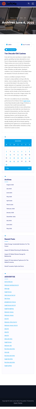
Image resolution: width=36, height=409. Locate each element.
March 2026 (10, 205)
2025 (17, 18)
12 (18, 155)
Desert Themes (18, 403)
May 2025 (9, 229)
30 (6, 165)
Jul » (29, 168)
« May (7, 168)
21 (25, 158)
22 (29, 158)
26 (18, 161)
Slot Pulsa (7, 299)
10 (10, 155)
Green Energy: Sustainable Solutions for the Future (17, 245)
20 (22, 158)
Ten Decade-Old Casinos (15, 53)
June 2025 (9, 225)
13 (21, 155)
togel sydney (8, 366)
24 (10, 161)
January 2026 (10, 213)
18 (14, 158)
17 (10, 158)
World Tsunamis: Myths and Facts (14, 266)
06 (25, 18)
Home (12, 18)
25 (14, 161)
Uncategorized (11, 50)
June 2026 (9, 193)
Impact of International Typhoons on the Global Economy (16, 261)
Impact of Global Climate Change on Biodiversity (15, 255)
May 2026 (9, 197)
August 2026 (10, 185)
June (21, 18)
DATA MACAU (9, 282)
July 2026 (9, 189)
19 (18, 158)
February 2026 (11, 209)
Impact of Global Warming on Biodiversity (17, 250)
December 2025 (11, 217)
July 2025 (9, 221)
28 (25, 161)
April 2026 (9, 201)
